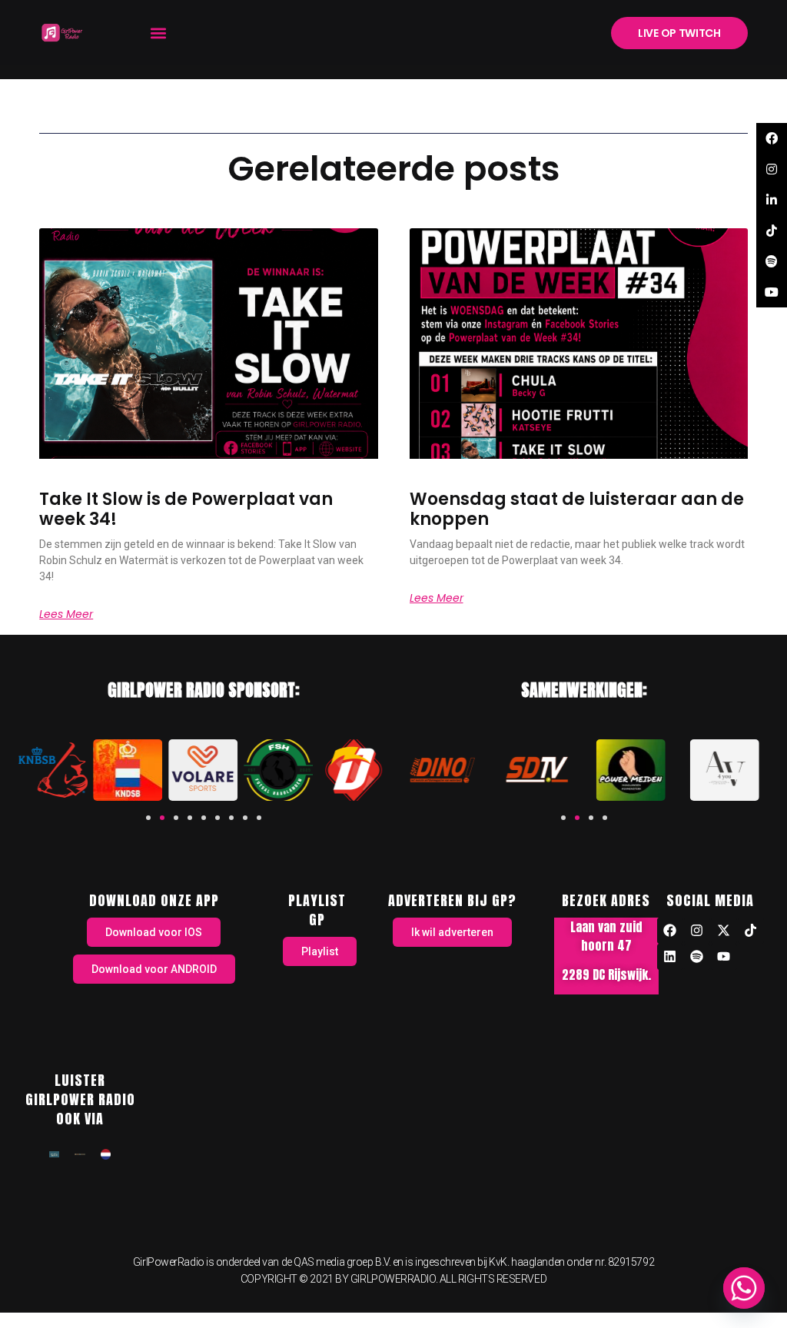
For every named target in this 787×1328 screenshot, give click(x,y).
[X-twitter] (724, 931)
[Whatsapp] (744, 1288)
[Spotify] (697, 957)
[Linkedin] (670, 957)
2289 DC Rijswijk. (606, 974)
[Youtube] (724, 957)
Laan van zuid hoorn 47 (606, 936)
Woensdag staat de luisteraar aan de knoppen (577, 509)
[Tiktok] (751, 931)
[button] (158, 32)
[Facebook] (670, 931)
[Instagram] (697, 931)
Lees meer (66, 614)
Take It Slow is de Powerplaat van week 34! (186, 509)
